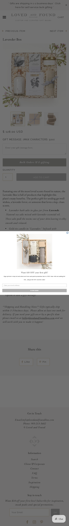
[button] (34, 251)
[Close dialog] (67, 233)
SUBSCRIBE (34, 291)
